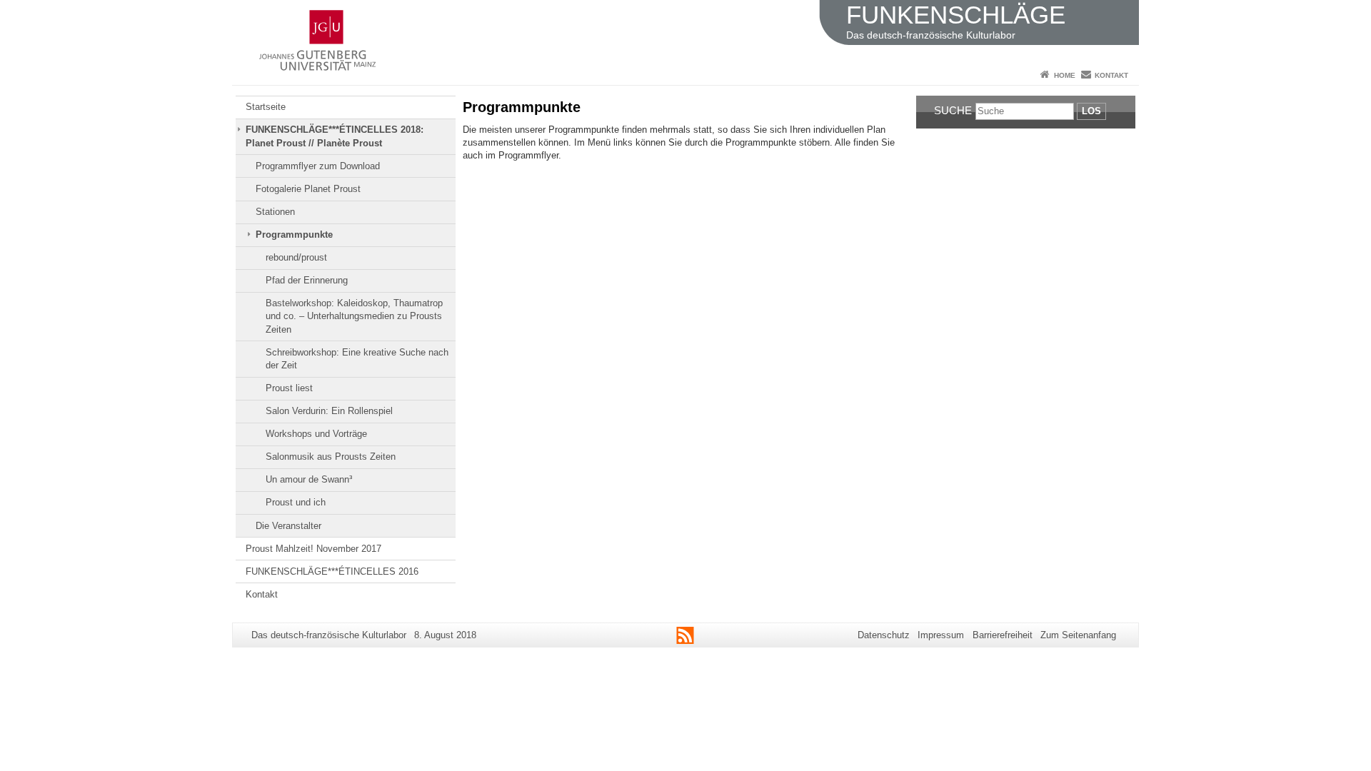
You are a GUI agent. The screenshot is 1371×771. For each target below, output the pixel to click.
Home (1064, 75)
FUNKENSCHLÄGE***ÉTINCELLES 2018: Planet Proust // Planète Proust (334, 136)
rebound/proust (296, 257)
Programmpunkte (294, 234)
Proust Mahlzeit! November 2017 (313, 548)
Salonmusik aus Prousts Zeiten (331, 456)
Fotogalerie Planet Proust (308, 188)
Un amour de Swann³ (309, 479)
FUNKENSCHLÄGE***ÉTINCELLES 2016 (332, 571)
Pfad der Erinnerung (307, 280)
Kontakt (1111, 75)
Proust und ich (296, 502)
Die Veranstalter (288, 525)
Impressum (941, 635)
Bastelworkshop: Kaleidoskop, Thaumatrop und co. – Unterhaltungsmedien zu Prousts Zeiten (354, 316)
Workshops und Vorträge (316, 433)
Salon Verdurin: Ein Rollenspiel (329, 410)
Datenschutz (884, 635)
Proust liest (289, 388)
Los (1091, 111)
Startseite (266, 106)
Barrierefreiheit (1003, 635)
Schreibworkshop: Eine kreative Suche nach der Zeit (357, 359)
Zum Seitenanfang (1078, 635)
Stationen (275, 211)
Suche (953, 110)
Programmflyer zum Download (318, 166)
